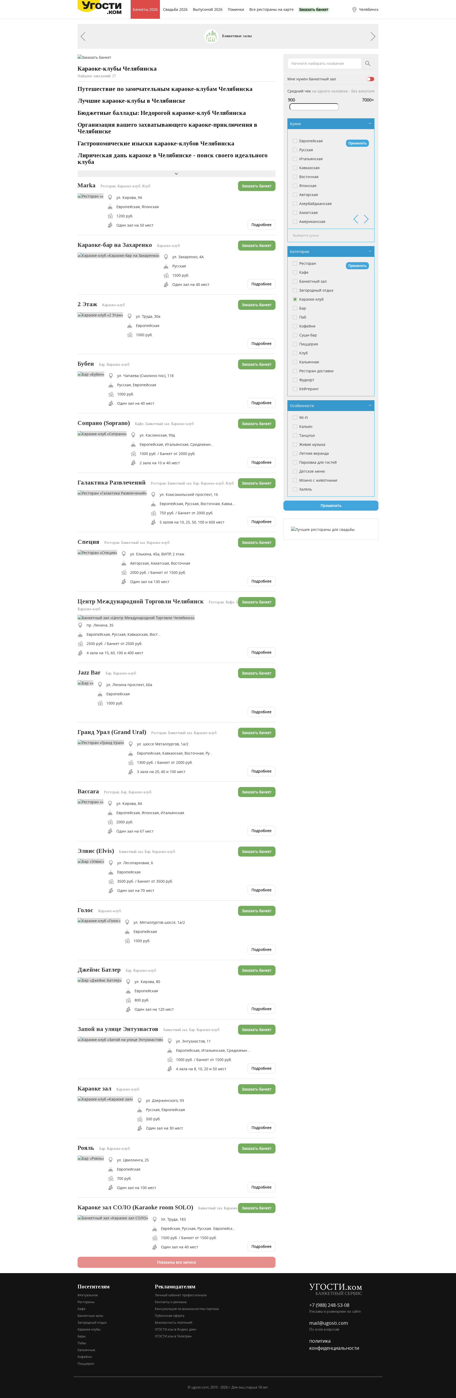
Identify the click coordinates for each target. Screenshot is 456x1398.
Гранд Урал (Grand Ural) (112, 732)
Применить (357, 143)
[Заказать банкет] (94, 56)
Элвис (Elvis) (96, 851)
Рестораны (86, 1302)
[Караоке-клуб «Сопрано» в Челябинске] (104, 433)
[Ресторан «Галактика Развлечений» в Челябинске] (114, 492)
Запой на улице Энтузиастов (118, 1029)
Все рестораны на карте (271, 9)
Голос (85, 910)
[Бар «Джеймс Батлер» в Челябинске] (102, 979)
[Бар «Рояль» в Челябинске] (93, 1158)
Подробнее (261, 224)
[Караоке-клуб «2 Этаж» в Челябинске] (102, 314)
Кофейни (85, 1357)
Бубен (86, 363)
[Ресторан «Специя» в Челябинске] (99, 552)
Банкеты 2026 (145, 9)
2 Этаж (87, 304)
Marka (87, 185)
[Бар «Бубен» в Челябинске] (93, 373)
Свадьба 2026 (175, 9)
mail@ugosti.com (328, 1323)
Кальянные (86, 1350)
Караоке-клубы (89, 1329)
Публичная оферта (169, 1315)
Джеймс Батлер (99, 969)
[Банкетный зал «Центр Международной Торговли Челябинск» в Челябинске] (138, 617)
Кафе (82, 1309)
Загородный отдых (92, 1322)
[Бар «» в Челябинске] (87, 682)
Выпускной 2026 (207, 9)
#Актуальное (88, 1295)
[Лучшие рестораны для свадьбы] (323, 528)
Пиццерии (86, 1363)
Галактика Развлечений (112, 482)
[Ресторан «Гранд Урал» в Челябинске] (103, 742)
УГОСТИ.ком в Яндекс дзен (175, 1329)
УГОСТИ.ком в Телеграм (173, 1336)
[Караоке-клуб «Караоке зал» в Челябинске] (107, 1098)
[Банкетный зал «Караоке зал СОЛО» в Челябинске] (115, 1217)
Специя (88, 542)
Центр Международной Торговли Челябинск (141, 601)
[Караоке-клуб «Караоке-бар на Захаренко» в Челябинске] (120, 254)
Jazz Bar (89, 672)
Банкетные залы (236, 36)
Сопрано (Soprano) (104, 423)
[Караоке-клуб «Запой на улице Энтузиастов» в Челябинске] (122, 1039)
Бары (82, 1336)
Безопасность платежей (173, 1322)
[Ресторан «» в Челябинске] (92, 195)
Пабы (82, 1343)
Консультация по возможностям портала (187, 1309)
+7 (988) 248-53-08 (329, 1305)
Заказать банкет (314, 9)
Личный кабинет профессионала (181, 1295)
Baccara (88, 791)
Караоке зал (94, 1088)
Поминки (236, 9)
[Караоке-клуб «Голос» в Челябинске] (101, 920)
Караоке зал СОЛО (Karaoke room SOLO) (135, 1207)
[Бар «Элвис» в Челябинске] (93, 860)
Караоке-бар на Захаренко (115, 245)
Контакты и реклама (171, 1302)
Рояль (86, 1148)
